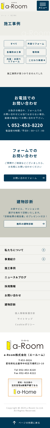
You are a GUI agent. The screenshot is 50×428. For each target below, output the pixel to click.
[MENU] (43, 6)
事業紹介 (10, 259)
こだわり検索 (36, 60)
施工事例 (10, 268)
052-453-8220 (27, 125)
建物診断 (10, 304)
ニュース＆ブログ (15, 277)
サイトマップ (25, 318)
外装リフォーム (36, 43)
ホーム (3, 15)
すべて (14, 43)
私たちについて (14, 250)
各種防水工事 (14, 52)
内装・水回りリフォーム (14, 60)
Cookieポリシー (25, 324)
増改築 (36, 52)
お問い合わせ (13, 295)
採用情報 (10, 286)
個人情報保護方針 (25, 313)
